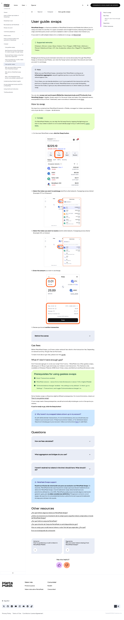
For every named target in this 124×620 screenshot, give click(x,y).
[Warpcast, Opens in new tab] (12, 606)
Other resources (108, 26)
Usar (23, 5)
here (82, 99)
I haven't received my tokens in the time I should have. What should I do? (60, 469)
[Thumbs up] (59, 565)
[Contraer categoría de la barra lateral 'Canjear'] (23, 44)
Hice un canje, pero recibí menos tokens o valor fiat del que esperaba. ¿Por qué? (58, 527)
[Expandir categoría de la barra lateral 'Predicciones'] (23, 35)
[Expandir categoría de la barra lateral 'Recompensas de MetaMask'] (23, 24)
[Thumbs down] (67, 565)
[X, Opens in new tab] (4, 606)
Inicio (16, 5)
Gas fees (106, 15)
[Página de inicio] (32, 12)
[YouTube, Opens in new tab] (16, 606)
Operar (33, 5)
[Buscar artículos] (82, 5)
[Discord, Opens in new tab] (23, 606)
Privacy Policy (6, 613)
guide (63, 355)
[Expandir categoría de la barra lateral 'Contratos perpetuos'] (23, 31)
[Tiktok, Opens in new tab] (31, 606)
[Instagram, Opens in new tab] (20, 606)
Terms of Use (16, 613)
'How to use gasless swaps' (40, 398)
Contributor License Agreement (32, 613)
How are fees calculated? (44, 441)
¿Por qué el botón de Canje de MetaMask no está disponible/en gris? (54, 524)
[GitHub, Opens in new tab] (8, 606)
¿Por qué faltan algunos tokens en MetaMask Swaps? (49, 513)
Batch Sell (77, 35)
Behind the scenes (42, 336)
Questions (106, 23)
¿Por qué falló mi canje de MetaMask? (44, 521)
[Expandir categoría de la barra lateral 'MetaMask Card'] (23, 20)
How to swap (107, 12)
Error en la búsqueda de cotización (43, 530)
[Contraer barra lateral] (13, 573)
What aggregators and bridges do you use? (51, 454)
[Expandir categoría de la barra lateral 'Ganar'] (23, 12)
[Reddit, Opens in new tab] (27, 606)
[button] (117, 606)
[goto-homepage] (6, 5)
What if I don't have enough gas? (112, 19)
